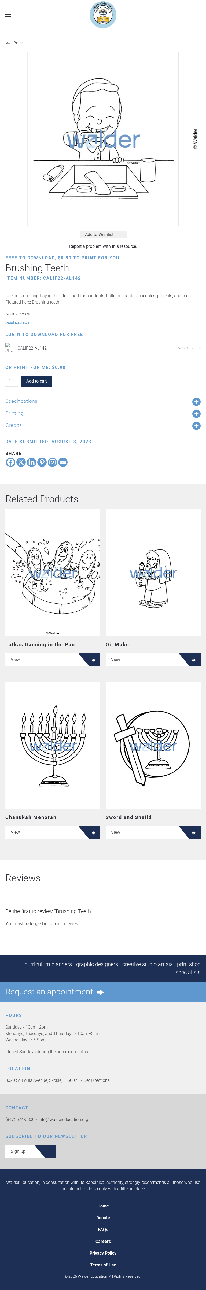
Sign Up (18, 1151)
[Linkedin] (31, 462)
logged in (38, 923)
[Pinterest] (42, 462)
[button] (8, 14)
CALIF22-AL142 (32, 348)
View (15, 659)
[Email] (63, 462)
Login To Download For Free (44, 334)
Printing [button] (14, 413)
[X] (21, 462)
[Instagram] (52, 462)
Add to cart (36, 381)
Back (18, 43)
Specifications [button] (21, 401)
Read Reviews (17, 323)
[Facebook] (10, 462)
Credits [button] (13, 425)
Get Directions (96, 1080)
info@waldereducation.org (63, 1119)
